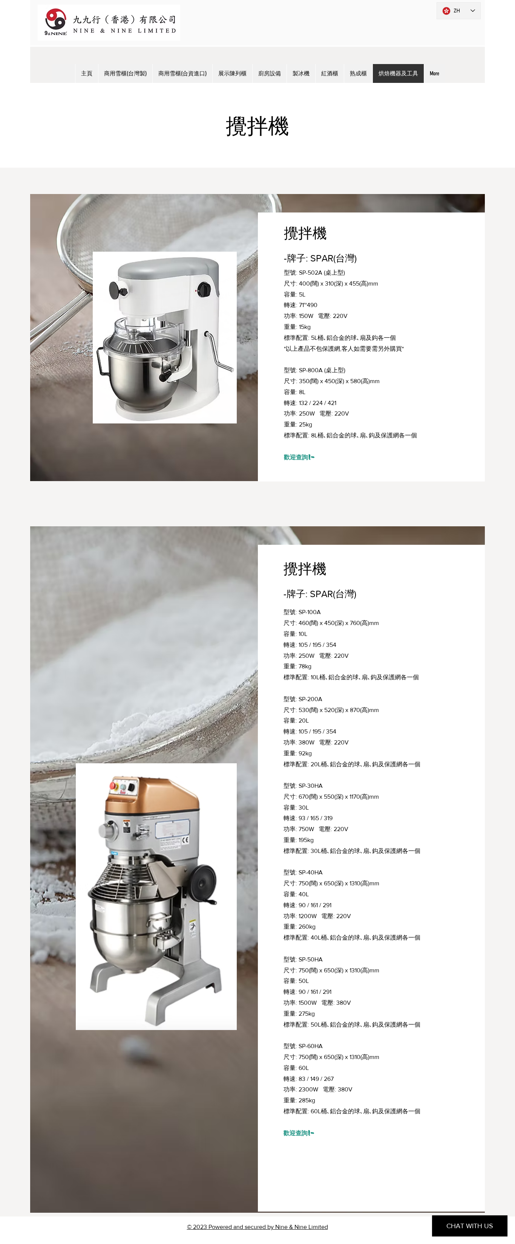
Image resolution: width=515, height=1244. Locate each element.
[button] (165, 337)
